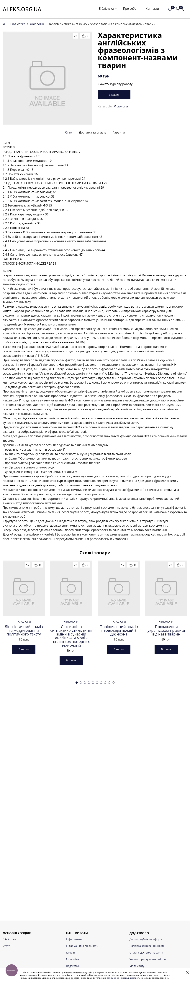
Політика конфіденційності (147, 946)
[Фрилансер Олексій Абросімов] (22, 9)
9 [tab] (109, 682)
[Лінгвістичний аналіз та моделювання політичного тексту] (24, 588)
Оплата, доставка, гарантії (146, 952)
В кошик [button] (24, 649)
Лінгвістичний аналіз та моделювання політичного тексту (24, 630)
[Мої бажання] (170, 9)
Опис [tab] (69, 132)
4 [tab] (89, 682)
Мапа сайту (137, 966)
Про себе (129, 9)
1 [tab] (77, 682)
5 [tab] (93, 682)
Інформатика (74, 939)
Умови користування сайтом (148, 959)
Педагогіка (73, 966)
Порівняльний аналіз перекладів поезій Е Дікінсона (119, 630)
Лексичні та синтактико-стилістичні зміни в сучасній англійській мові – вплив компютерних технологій (71, 636)
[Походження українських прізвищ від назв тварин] (166, 588)
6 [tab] (97, 682)
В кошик (114, 94)
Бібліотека (106, 9)
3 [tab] (85, 682)
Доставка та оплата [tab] (93, 132)
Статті (7, 946)
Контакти (152, 9)
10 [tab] (113, 682)
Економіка (72, 959)
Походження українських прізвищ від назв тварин (166, 630)
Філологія (37, 24)
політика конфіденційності (121, 977)
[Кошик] (178, 9)
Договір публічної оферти (146, 939)
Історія (70, 952)
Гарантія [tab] (119, 132)
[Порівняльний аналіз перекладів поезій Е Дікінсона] (119, 588)
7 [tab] (101, 682)
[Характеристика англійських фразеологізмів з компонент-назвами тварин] (47, 78)
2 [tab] (81, 682)
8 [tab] (105, 682)
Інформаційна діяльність (82, 946)
